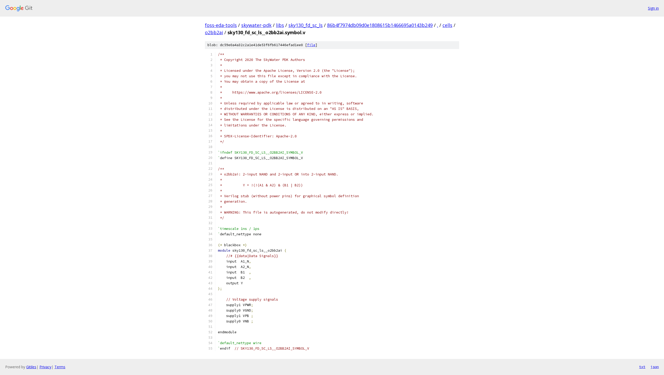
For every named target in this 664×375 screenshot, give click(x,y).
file (311, 45)
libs (280, 25)
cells (447, 25)
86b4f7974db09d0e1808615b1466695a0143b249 (380, 25)
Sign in (653, 8)
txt (642, 366)
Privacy (45, 366)
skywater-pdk (256, 25)
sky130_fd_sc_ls (305, 25)
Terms (59, 366)
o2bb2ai (214, 32)
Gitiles (31, 366)
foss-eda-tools (221, 25)
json (655, 366)
